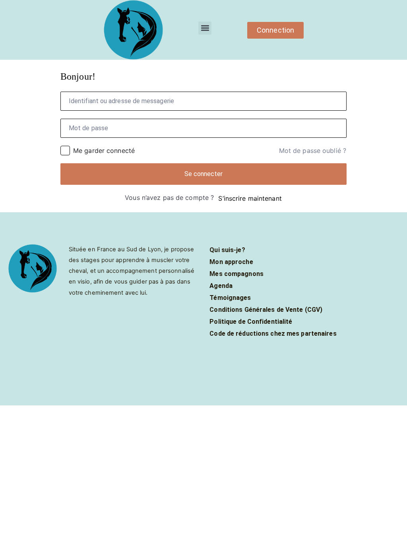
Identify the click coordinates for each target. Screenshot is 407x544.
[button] (204, 28)
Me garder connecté (104, 151)
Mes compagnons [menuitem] (236, 274)
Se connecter (203, 174)
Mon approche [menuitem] (231, 262)
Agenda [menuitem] (221, 286)
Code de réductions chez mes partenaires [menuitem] (272, 333)
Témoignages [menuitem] (230, 297)
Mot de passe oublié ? (312, 151)
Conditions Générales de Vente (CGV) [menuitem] (265, 309)
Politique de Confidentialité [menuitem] (250, 321)
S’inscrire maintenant (249, 198)
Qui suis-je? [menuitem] (227, 250)
